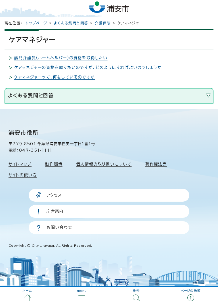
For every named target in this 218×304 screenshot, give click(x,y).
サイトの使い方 (23, 175)
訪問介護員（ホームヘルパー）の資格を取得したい (61, 58)
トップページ (36, 23)
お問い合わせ (59, 227)
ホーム (27, 290)
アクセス (54, 195)
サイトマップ (20, 164)
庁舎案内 (55, 211)
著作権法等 (156, 164)
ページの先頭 (191, 290)
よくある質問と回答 (71, 23)
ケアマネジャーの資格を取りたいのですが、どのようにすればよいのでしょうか (88, 67)
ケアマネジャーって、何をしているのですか (54, 77)
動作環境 (53, 164)
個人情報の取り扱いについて (104, 164)
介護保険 (103, 23)
